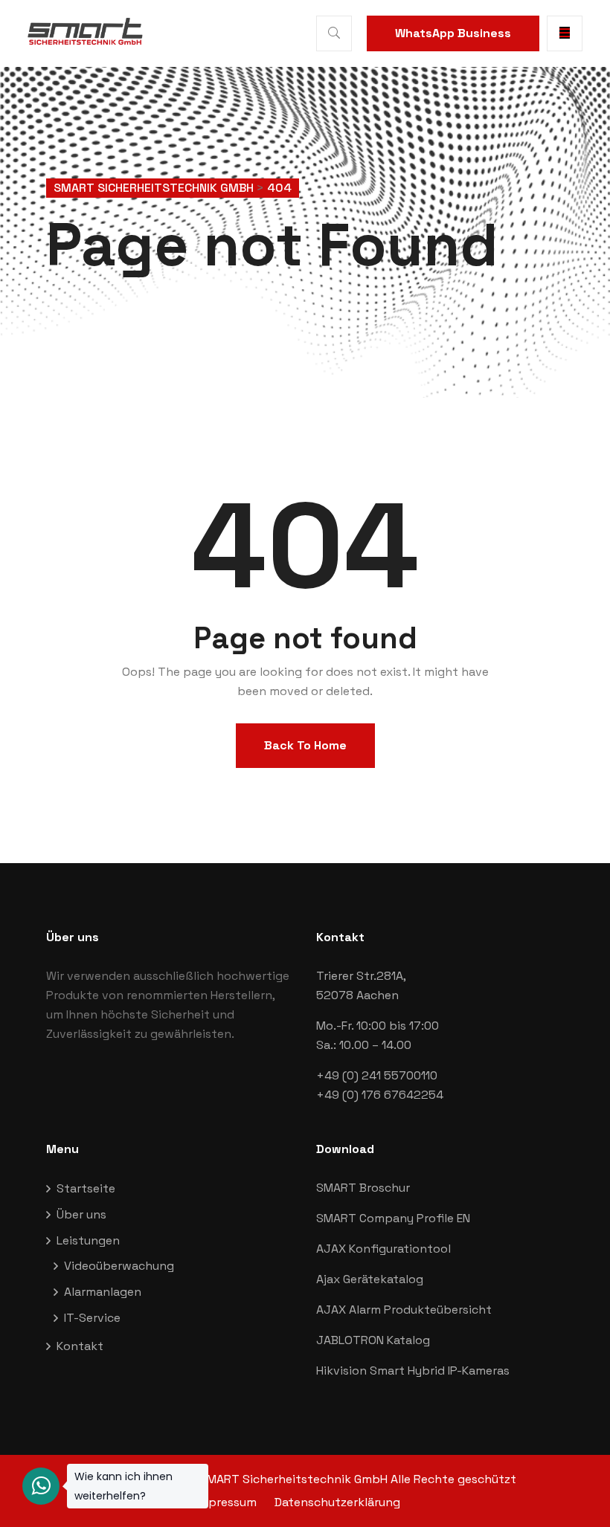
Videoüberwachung (119, 1265)
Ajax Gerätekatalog (369, 1279)
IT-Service (92, 1318)
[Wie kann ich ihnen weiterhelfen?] (41, 1486)
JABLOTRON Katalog (373, 1340)
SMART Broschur (363, 1187)
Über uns (81, 1214)
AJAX (332, 1248)
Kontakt (80, 1346)
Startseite (86, 1188)
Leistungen (88, 1240)
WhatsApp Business (453, 33)
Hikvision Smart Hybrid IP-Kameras (413, 1370)
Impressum (226, 1502)
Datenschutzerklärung (337, 1502)
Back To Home (305, 745)
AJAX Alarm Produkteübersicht (404, 1309)
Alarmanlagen (102, 1292)
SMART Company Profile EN (393, 1218)
